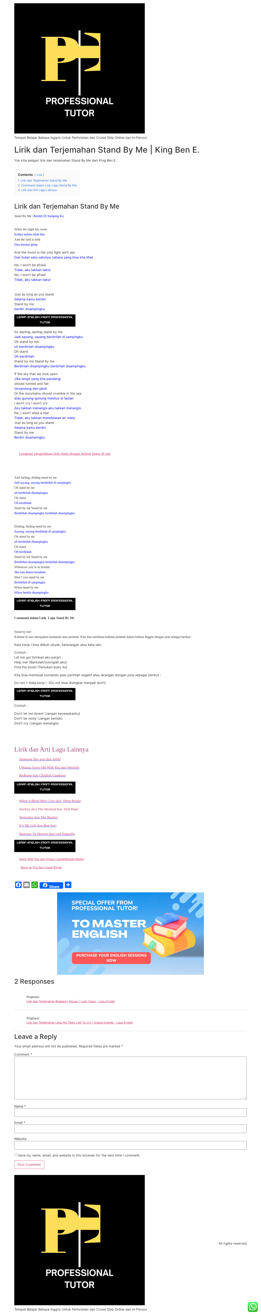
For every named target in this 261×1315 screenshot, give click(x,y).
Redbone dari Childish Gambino (42, 775)
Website (20, 1138)
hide (39, 174)
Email (19, 1122)
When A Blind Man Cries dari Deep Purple (50, 801)
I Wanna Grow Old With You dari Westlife (49, 767)
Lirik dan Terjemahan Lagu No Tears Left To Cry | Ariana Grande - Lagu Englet (80, 1022)
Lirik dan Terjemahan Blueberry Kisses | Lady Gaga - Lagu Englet (71, 1001)
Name (20, 1106)
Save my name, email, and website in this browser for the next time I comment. (79, 1155)
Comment (23, 1054)
